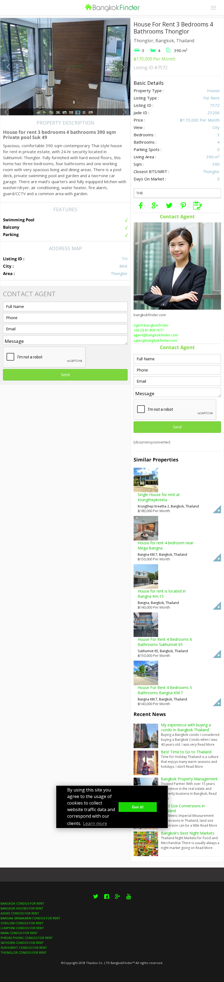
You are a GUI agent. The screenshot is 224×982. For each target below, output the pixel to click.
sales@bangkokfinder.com (155, 340)
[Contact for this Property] (197, 205)
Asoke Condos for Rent (20, 913)
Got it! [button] (138, 807)
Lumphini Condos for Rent (22, 928)
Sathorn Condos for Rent (22, 943)
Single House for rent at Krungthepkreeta (159, 497)
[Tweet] (169, 205)
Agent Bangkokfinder (151, 325)
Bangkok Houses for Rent (22, 908)
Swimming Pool (18, 219)
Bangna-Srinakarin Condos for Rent (30, 918)
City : (8, 266)
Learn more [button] (95, 823)
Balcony (11, 227)
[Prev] (8, 66)
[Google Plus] (155, 205)
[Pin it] (183, 205)
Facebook (106, 899)
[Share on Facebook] (141, 205)
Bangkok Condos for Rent (22, 903)
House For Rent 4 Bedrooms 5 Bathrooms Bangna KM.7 (165, 690)
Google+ (117, 899)
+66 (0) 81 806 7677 (149, 330)
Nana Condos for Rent (19, 933)
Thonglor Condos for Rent (24, 952)
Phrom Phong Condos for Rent (27, 938)
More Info (217, 509)
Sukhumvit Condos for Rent (24, 947)
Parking (11, 234)
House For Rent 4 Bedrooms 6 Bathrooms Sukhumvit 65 (165, 642)
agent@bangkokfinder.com (156, 335)
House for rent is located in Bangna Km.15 (162, 593)
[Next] (122, 66)
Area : (9, 273)
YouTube (128, 899)
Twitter (95, 899)
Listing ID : (13, 258)
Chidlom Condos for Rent (22, 923)
